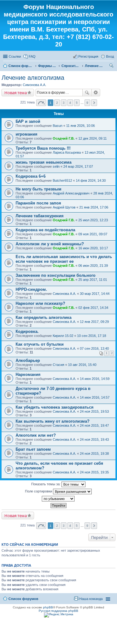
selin (56, 166)
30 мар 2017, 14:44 (95, 293)
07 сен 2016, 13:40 (94, 348)
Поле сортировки (39, 491)
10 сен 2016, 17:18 (91, 336)
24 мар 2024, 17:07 (78, 166)
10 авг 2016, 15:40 (82, 365)
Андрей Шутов (64, 207)
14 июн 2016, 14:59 (95, 379)
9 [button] (87, 102)
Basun (57, 125)
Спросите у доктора (70, 66)
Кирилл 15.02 (63, 336)
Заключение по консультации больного (55, 275)
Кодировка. (27, 331)
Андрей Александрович (71, 193)
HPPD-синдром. (31, 289)
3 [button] (64, 102)
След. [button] (94, 102)
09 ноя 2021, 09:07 (92, 234)
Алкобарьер (28, 360)
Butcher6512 (62, 180)
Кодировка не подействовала (45, 230)
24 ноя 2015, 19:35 (94, 472)
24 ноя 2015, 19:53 (94, 411)
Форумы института (47, 66)
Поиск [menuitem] (112, 66)
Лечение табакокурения (40, 216)
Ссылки (15, 56)
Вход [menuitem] (110, 56)
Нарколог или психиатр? (40, 303)
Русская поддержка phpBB (58, 610)
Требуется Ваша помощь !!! (43, 148)
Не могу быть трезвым (38, 189)
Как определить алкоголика (43, 317)
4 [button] (70, 102)
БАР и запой (28, 121)
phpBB (48, 607)
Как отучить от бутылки (40, 344)
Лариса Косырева (67, 152)
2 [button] (57, 102)
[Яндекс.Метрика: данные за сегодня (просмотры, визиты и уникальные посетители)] (58, 614)
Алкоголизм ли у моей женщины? (50, 244)
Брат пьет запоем (33, 449)
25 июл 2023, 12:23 (93, 220)
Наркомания (28, 374)
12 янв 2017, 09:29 (94, 322)
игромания (26, 134)
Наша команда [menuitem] (91, 599)
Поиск (87, 92)
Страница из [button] (41, 102)
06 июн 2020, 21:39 (93, 265)
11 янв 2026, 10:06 (80, 125)
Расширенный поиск (96, 92)
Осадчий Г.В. (64, 138)
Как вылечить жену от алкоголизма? (53, 421)
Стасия (58, 365)
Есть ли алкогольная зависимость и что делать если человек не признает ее (64, 259)
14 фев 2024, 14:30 (91, 180)
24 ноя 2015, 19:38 (94, 453)
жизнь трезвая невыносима (43, 162)
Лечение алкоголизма (94, 66)
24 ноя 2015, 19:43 (94, 439)
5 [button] (77, 102)
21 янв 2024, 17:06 (93, 207)
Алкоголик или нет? (36, 435)
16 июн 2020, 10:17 (93, 248)
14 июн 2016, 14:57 (95, 397)
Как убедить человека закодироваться (55, 407)
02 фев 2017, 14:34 (93, 308)
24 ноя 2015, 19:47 (94, 425)
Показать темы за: (46, 484)
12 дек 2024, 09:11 (92, 138)
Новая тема (15, 92)
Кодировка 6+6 (31, 176)
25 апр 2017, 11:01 (92, 279)
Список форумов (20, 66)
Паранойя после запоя (38, 203)
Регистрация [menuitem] (88, 56)
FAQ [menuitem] (32, 56)
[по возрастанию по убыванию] (58, 498)
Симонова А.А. (34, 85)
